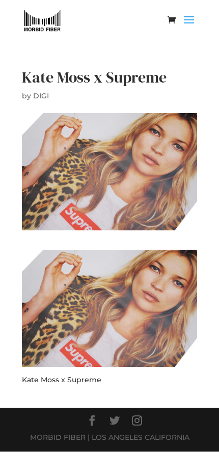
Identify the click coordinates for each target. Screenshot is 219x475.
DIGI (41, 95)
